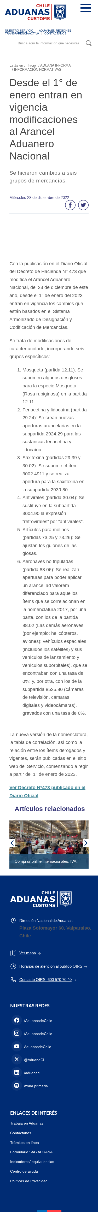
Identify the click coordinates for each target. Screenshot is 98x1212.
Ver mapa (27, 953)
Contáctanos (20, 1133)
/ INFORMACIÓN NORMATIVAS (36, 70)
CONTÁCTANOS (55, 33)
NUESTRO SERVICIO (19, 30)
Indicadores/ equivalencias (32, 1162)
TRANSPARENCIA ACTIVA (22, 33)
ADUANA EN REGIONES (55, 30)
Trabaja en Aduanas (26, 1123)
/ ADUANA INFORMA (54, 65)
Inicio (32, 65)
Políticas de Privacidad (29, 1181)
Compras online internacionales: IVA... (47, 861)
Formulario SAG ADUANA (31, 1152)
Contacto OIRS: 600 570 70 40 (45, 979)
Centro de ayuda (24, 1171)
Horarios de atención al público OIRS (50, 966)
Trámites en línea (24, 1142)
